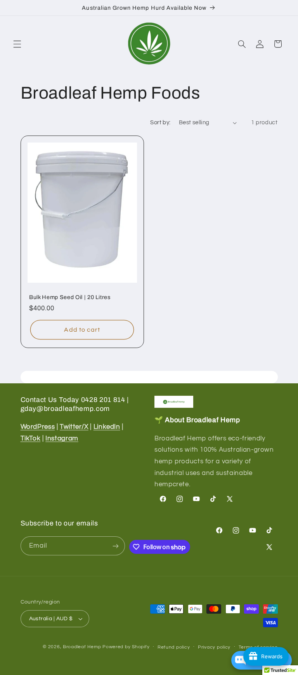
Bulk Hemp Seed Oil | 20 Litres (70, 297)
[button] (17, 44)
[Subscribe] (116, 545)
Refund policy (174, 647)
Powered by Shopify (125, 647)
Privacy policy (214, 647)
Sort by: (160, 122)
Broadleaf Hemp (82, 647)
